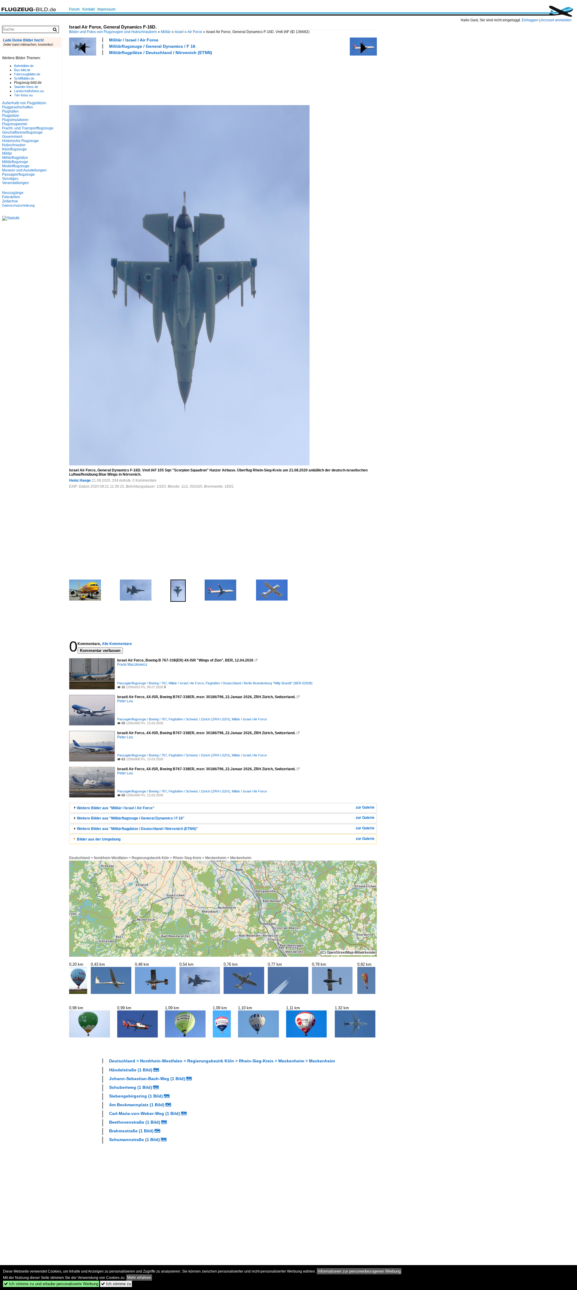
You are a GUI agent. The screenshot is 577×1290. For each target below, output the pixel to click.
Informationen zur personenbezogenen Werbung (359, 1271)
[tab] (223, 808)
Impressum (106, 9)
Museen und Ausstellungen (24, 170)
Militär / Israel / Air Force (133, 40)
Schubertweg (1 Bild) (130, 1087)
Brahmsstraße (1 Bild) (131, 1130)
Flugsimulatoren (15, 120)
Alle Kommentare (117, 644)
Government (12, 137)
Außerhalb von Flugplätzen (24, 103)
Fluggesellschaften (17, 107)
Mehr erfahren (139, 1277)
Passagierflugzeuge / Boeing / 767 (142, 683)
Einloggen (530, 20)
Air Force (195, 32)
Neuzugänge (12, 193)
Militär (166, 32)
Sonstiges (10, 179)
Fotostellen (11, 197)
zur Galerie (365, 807)
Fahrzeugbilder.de (27, 74)
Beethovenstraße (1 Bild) (134, 1122)
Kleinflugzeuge (14, 149)
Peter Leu (125, 701)
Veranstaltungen (15, 183)
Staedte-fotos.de (26, 87)
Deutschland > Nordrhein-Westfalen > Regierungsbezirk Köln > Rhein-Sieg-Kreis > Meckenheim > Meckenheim (160, 858)
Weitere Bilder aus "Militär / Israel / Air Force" (115, 808)
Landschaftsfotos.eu (29, 91)
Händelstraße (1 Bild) (130, 1069)
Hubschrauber (14, 145)
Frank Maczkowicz (132, 664)
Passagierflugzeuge (18, 174)
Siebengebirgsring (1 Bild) (136, 1096)
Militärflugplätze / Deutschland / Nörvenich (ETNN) (160, 52)
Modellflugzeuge (15, 166)
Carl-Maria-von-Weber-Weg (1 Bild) (144, 1113)
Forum (74, 9)
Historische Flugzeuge (20, 141)
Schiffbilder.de (24, 78)
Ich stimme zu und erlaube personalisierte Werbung (51, 1284)
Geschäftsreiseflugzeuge (22, 132)
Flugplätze (10, 116)
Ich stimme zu (116, 1284)
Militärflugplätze (15, 158)
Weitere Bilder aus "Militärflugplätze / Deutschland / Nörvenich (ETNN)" (137, 829)
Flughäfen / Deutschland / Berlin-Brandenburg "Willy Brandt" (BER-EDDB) (259, 683)
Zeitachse (10, 201)
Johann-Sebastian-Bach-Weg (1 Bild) (147, 1078)
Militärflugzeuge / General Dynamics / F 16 (152, 46)
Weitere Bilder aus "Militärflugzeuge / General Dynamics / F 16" (131, 818)
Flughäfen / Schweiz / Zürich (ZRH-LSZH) (199, 719)
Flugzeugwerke (14, 124)
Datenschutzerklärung (18, 205)
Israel (179, 32)
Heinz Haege (80, 480)
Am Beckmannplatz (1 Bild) (136, 1104)
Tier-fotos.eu (23, 95)
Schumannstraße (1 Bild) (134, 1139)
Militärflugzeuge (15, 162)
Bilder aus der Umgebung (99, 839)
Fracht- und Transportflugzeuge (27, 128)
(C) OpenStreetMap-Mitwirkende (348, 952)
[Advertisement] (178, 79)
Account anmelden (556, 20)
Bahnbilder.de (24, 66)
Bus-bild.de (22, 70)
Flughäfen (10, 111)
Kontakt (88, 9)
